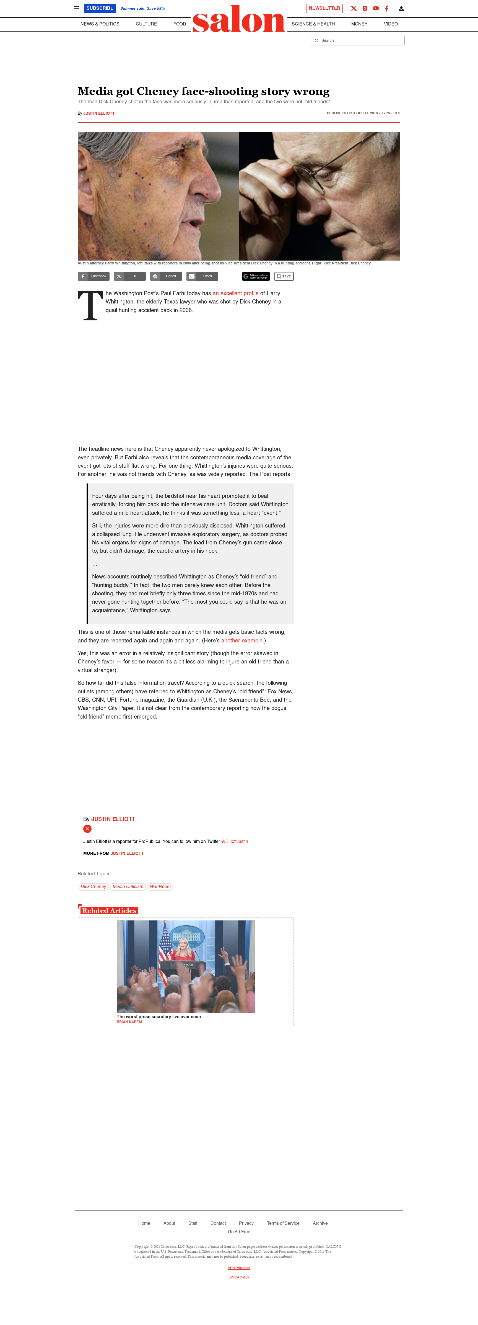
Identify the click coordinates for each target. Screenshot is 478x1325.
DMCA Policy (239, 1277)
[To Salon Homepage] (239, 19)
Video (391, 24)
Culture (146, 24)
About (169, 1223)
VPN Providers (239, 1268)
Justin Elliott (99, 113)
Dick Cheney (93, 887)
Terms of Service (283, 1223)
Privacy (246, 1223)
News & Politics (99, 24)
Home (144, 1223)
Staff (192, 1223)
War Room (160, 887)
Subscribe (100, 8)
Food (179, 24)
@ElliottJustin (234, 842)
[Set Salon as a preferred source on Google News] (256, 276)
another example (242, 641)
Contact (218, 1223)
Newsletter (324, 8)
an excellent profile (236, 294)
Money (359, 24)
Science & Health (313, 24)
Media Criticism (128, 887)
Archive (320, 1223)
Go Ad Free (239, 1232)
